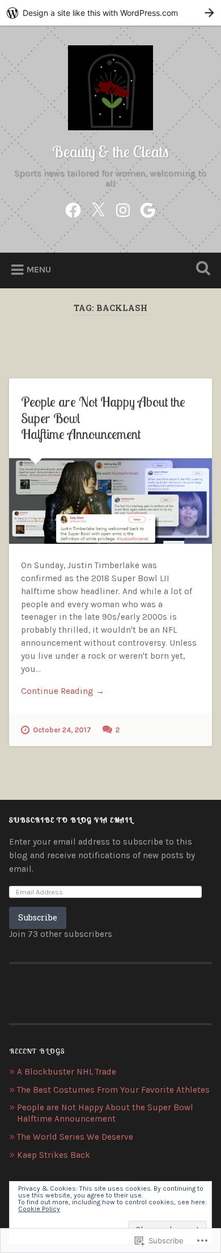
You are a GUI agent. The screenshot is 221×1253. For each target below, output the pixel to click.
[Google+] (148, 208)
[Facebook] (73, 208)
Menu (39, 269)
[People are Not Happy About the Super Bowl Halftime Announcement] (110, 501)
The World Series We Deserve (75, 1137)
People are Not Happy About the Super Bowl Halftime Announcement (105, 1113)
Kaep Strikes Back (53, 1155)
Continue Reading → (62, 691)
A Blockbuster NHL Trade (66, 1072)
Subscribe (37, 917)
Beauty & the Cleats (110, 151)
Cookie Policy (39, 1209)
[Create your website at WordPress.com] (110, 12)
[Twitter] (98, 208)
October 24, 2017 (62, 730)
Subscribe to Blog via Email (71, 820)
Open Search (201, 269)
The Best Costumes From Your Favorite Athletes (113, 1090)
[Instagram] (123, 208)
